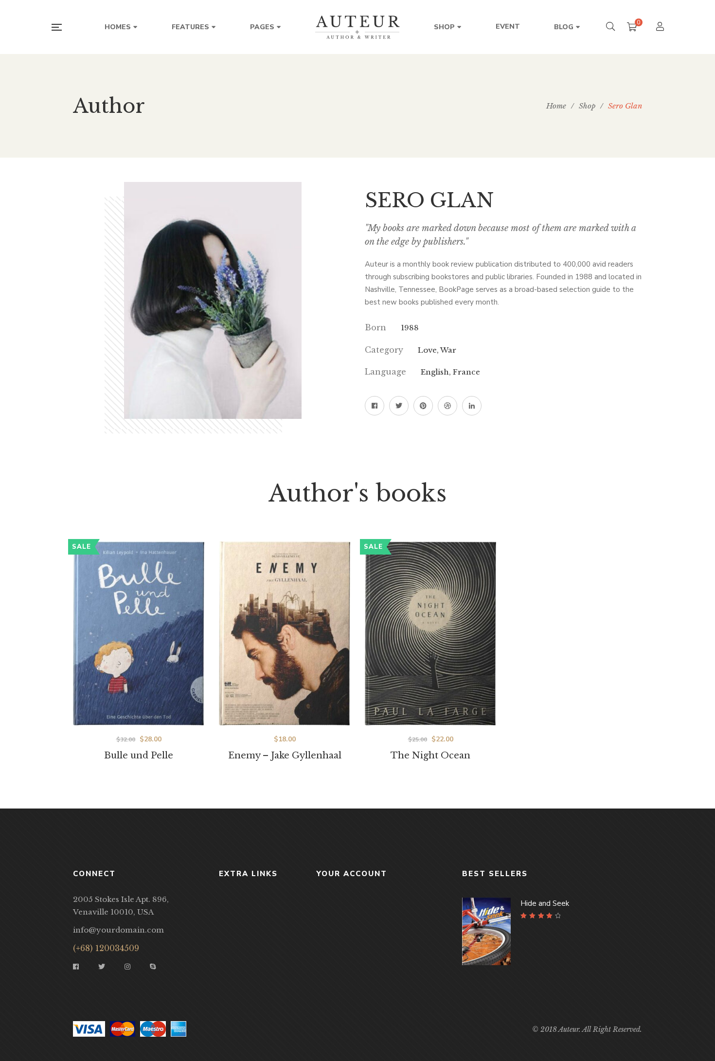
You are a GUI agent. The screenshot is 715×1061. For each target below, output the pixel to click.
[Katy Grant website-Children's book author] (357, 27)
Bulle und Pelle (138, 755)
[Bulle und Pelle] (138, 633)
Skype (153, 966)
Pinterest (423, 405)
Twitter (399, 405)
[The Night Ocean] (430, 633)
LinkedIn (472, 405)
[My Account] (661, 27)
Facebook (374, 405)
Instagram (127, 966)
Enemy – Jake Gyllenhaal (284, 755)
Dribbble (447, 405)
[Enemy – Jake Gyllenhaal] (284, 633)
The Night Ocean (430, 755)
